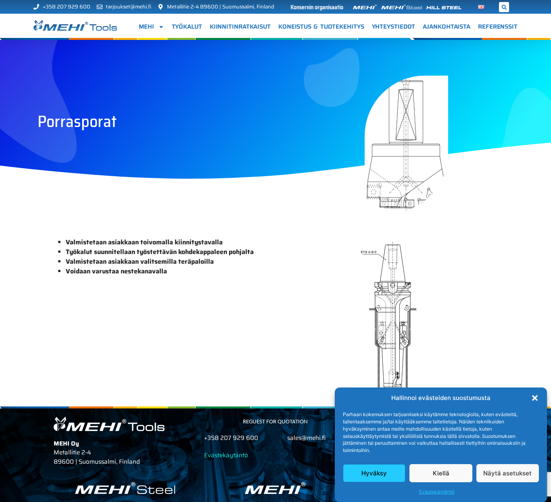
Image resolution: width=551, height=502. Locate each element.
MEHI (146, 26)
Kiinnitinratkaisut (240, 26)
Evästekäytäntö (437, 492)
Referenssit (498, 26)
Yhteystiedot (393, 26)
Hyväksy (374, 473)
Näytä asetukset (507, 473)
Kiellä (441, 473)
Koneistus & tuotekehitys (321, 26)
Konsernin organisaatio (316, 7)
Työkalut (187, 26)
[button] (535, 398)
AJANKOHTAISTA (446, 26)
